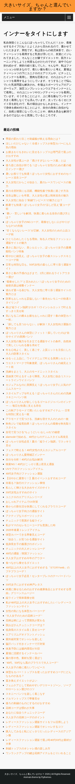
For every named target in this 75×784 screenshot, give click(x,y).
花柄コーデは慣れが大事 (20, 707)
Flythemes (46, 777)
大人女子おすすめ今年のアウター (25, 558)
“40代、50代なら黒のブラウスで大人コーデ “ (32, 662)
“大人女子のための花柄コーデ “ (24, 615)
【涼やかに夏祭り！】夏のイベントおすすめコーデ (36, 478)
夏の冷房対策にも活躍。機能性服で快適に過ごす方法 (37, 190)
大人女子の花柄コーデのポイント (25, 717)
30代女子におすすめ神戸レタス (24, 584)
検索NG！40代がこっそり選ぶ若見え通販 (30, 464)
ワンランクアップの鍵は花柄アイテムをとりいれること (38, 753)
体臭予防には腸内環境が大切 (23, 648)
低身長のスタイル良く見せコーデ (25, 629)
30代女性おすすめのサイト (21, 492)
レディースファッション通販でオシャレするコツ (34, 726)
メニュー (9, 17)
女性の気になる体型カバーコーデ (25, 610)
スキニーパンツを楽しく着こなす (25, 693)
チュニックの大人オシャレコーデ (25, 548)
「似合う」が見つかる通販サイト (25, 539)
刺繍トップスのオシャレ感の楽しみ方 (28, 748)
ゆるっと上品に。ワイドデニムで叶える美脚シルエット (38, 358)
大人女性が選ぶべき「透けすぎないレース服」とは (36, 160)
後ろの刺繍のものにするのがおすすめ (28, 703)
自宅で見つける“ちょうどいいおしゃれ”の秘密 (33, 432)
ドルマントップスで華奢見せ (23, 698)
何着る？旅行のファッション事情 (25, 482)
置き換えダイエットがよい (21, 680)
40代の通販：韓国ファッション (24, 553)
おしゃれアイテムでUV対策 (22, 501)
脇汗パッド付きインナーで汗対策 (25, 643)
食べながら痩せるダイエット (23, 562)
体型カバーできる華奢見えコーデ (25, 534)
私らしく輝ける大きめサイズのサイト (28, 487)
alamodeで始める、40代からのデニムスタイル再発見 (37, 436)
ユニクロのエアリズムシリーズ (24, 497)
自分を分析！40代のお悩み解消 (24, 459)
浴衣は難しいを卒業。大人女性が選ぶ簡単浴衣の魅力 (37, 195)
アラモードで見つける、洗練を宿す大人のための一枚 (37, 418)
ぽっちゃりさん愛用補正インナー (25, 454)
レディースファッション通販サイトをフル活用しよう (37, 721)
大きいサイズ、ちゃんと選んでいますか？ (37, 6)
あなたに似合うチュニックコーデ (25, 712)
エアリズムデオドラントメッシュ (25, 634)
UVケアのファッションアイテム (24, 468)
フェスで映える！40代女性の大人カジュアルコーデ (36, 450)
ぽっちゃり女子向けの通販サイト (25, 511)
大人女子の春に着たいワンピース (25, 667)
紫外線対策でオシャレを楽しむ (24, 639)
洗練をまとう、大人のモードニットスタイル (32, 371)
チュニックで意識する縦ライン (24, 520)
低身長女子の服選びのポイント (24, 544)
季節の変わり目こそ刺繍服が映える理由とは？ (33, 138)
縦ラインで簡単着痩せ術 (20, 597)
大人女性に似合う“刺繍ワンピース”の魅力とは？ (34, 200)
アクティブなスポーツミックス (24, 515)
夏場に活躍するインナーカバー (24, 653)
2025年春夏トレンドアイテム (23, 529)
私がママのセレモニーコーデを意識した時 (30, 525)
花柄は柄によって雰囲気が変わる (25, 620)
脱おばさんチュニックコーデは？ (25, 625)
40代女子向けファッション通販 (24, 473)
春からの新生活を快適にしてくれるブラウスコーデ (36, 506)
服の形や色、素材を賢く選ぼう (24, 657)
